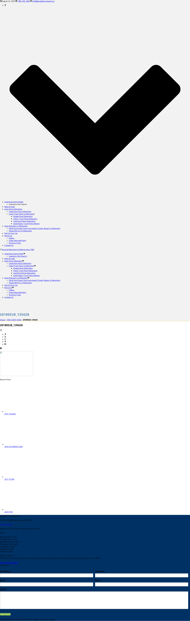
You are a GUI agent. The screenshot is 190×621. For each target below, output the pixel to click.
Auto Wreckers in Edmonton (16, 226)
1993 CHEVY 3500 (14, 320)
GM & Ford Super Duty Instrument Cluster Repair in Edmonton (34, 228)
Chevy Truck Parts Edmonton (25, 219)
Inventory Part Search (18, 256)
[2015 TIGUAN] (22, 411)
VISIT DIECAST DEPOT (9, 563)
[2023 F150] (22, 509)
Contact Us (8, 245)
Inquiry (3, 589)
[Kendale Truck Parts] (17, 249)
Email (3, 580)
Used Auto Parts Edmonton (20, 211)
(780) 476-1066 (24, 1)
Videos (11, 238)
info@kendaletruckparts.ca (43, 1)
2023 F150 (8, 512)
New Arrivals (9, 206)
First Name (5, 571)
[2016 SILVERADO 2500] (22, 444)
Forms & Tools (15, 243)
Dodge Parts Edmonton (23, 216)
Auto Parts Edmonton (13, 209)
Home (2, 320)
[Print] (1, 348)
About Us (8, 236)
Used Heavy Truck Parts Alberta (26, 223)
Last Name (100, 571)
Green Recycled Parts (17, 240)
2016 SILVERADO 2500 (13, 446)
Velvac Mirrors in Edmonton (20, 231)
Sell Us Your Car (11, 233)
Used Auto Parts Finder (13, 202)
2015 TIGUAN (10, 414)
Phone (97, 580)
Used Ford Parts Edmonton (24, 221)
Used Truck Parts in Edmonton (21, 214)
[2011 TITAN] (22, 477)
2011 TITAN (9, 479)
